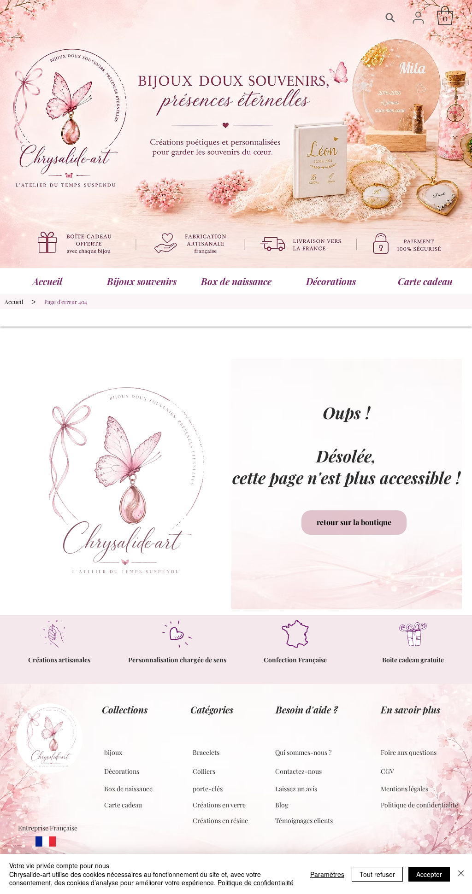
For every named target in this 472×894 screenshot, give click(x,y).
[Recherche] (392, 17)
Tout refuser (377, 874)
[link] (445, 15)
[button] (418, 17)
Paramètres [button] (327, 874)
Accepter (429, 874)
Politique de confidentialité (256, 882)
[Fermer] (460, 874)
